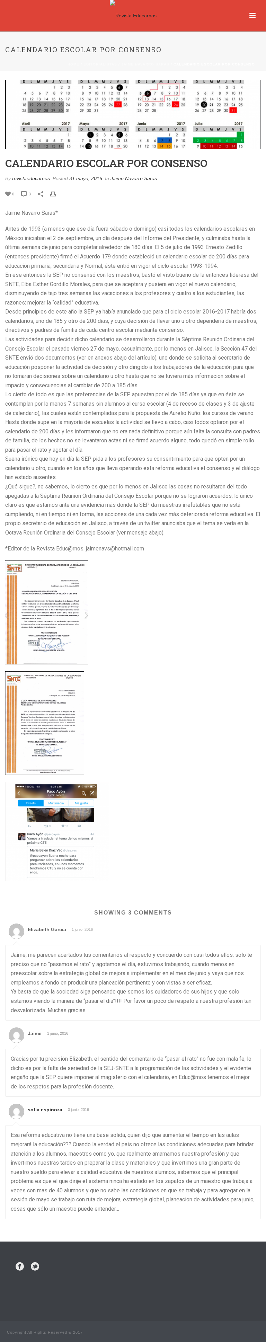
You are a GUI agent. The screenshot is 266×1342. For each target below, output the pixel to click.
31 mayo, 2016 (85, 178)
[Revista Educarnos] (133, 15)
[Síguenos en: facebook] (20, 1266)
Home (73, 64)
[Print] (56, 194)
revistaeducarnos (31, 178)
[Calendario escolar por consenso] (133, 114)
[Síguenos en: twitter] (35, 1266)
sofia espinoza (45, 1109)
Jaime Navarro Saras (145, 64)
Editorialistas (100, 64)
